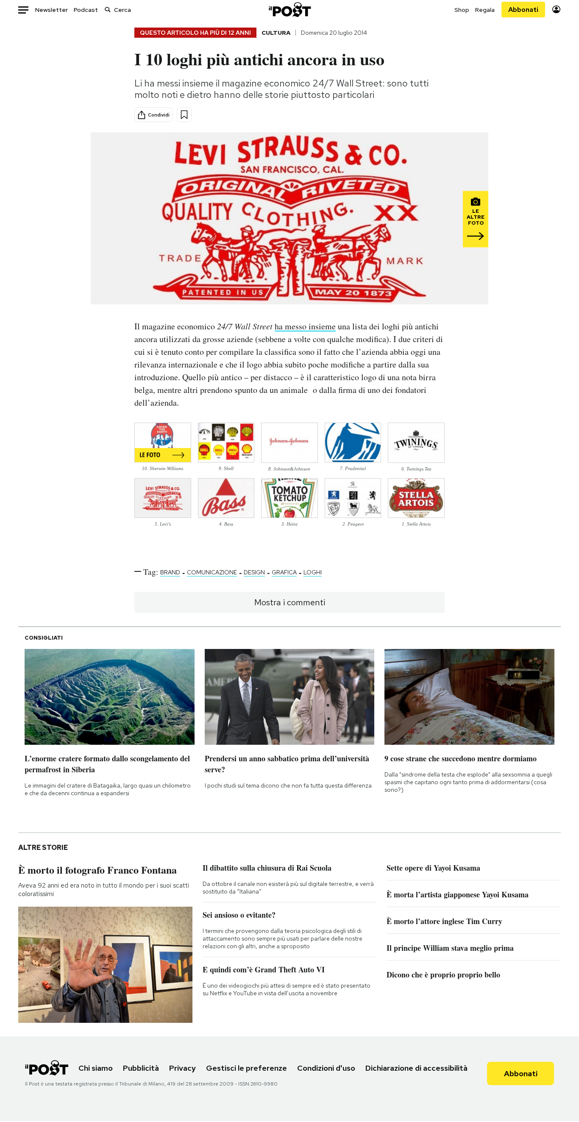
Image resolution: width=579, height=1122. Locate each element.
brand (170, 572)
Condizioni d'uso (326, 1068)
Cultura (276, 32)
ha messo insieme (305, 326)
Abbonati (523, 9)
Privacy (182, 1068)
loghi (312, 572)
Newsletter (51, 10)
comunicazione (212, 572)
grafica (284, 572)
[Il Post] (289, 9)
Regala (485, 10)
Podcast (86, 10)
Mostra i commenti (289, 602)
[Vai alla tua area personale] (556, 9)
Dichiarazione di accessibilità (416, 1068)
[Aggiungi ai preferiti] (184, 115)
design (254, 572)
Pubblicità (141, 1068)
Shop (461, 10)
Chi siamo (95, 1068)
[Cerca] (108, 9)
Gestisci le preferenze (246, 1068)
